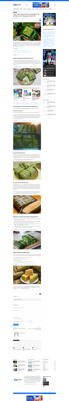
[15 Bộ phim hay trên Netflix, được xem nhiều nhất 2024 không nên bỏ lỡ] (15, 369)
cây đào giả (45, 35)
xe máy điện (50, 44)
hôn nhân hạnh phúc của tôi (51, 33)
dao (17, 218)
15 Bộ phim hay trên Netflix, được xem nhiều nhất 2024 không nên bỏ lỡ (21, 369)
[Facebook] (40, 20)
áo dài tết (51, 34)
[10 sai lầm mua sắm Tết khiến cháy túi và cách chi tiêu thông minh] (17, 345)
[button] (55, 9)
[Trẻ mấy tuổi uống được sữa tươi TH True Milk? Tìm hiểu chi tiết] (30, 370)
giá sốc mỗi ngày (28, 379)
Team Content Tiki (17, 18)
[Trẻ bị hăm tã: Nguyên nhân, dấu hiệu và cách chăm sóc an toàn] (30, 362)
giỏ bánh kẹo (49, 35)
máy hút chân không (21, 184)
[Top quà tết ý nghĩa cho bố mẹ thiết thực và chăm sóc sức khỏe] (45, 94)
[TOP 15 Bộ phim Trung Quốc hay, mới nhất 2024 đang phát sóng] (15, 365)
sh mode (49, 45)
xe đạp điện (44, 44)
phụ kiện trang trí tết (45, 36)
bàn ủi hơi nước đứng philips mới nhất (48, 38)
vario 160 (46, 46)
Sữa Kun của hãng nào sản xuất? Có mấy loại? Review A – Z (37, 366)
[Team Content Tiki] (13, 18)
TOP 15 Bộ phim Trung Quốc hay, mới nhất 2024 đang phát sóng (21, 365)
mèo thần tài (48, 34)
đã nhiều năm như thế (46, 32)
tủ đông (17, 64)
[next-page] (14, 352)
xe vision (47, 44)
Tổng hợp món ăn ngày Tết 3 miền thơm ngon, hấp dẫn (21, 50)
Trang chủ (14, 11)
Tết (19, 11)
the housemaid (51, 32)
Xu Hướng (17, 11)
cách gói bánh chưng (25, 156)
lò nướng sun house (52, 41)
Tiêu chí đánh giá (15, 317)
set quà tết (44, 34)
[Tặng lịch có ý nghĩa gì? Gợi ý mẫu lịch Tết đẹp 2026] (36, 345)
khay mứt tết (53, 35)
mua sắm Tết (18, 288)
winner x (46, 45)
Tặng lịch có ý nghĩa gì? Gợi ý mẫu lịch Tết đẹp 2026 (36, 349)
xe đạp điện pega (49, 46)
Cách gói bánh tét (20, 229)
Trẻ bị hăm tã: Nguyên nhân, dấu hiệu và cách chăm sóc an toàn (36, 362)
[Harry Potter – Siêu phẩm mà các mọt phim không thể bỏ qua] (15, 362)
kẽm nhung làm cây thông (46, 31)
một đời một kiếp (45, 33)
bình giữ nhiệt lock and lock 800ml (49, 43)
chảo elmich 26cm (45, 37)
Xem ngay (18, 103)
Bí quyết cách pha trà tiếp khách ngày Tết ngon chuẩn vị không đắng (27, 350)
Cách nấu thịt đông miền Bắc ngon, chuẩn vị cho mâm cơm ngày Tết (27, 66)
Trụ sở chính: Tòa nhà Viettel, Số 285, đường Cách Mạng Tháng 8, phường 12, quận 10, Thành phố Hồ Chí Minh (29, 393)
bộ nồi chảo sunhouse (52, 36)
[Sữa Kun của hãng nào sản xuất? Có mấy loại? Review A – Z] (30, 366)
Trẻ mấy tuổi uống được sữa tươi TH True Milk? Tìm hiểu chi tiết (37, 370)
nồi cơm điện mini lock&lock (51, 40)
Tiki (30, 287)
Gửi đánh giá (16, 324)
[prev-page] (13, 352)
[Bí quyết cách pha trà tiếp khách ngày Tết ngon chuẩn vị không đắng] (27, 345)
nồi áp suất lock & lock (46, 41)
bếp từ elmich (52, 39)
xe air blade (52, 45)
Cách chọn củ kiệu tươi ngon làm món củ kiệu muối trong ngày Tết (27, 120)
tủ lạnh (31, 63)
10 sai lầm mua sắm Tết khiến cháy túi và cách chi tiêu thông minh (17, 349)
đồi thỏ (54, 32)
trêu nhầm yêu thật (52, 31)
